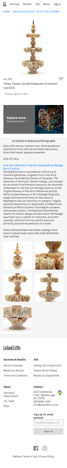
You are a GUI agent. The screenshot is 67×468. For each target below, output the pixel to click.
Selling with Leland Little (47, 365)
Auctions (14, 4)
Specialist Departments (11, 394)
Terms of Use (30, 456)
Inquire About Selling (45, 370)
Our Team (9, 401)
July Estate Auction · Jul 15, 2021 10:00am (36, 11)
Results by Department (46, 375)
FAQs (6, 406)
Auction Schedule (13, 365)
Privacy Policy (46, 456)
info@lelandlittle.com (46, 404)
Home (6, 11)
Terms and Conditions (16, 375)
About (46, 4)
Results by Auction (14, 370)
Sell (37, 4)
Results (27, 4)
